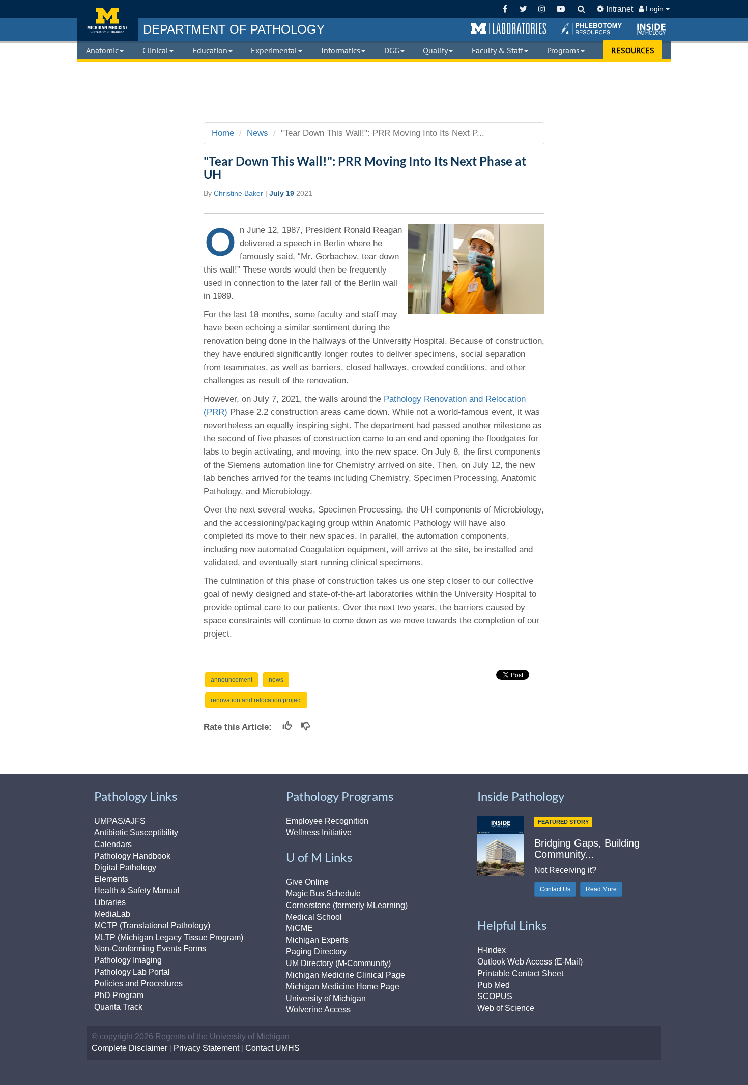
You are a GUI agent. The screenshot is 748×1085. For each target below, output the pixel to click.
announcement (231, 679)
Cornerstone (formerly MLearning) (347, 905)
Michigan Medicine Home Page (342, 986)
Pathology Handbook (132, 856)
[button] (508, 29)
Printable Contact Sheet (520, 973)
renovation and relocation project (256, 700)
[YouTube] (560, 9)
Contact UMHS (272, 1048)
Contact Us (555, 889)
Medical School (314, 917)
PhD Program (118, 995)
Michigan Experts (317, 940)
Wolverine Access (318, 1009)
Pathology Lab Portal (132, 972)
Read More (601, 889)
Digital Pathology (125, 867)
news (276, 679)
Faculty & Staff (497, 50)
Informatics (340, 50)
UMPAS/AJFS (120, 821)
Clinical (155, 50)
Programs (563, 50)
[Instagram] (542, 9)
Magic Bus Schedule (323, 893)
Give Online (307, 882)
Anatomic (102, 50)
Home (223, 133)
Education (209, 50)
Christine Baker (238, 193)
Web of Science (505, 1008)
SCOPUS (494, 996)
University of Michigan (326, 998)
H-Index (491, 950)
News (257, 133)
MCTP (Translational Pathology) (152, 925)
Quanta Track (118, 1007)
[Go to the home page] (107, 20)
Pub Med (493, 985)
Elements (111, 879)
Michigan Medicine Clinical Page (345, 975)
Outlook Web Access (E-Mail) (530, 961)
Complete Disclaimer (129, 1048)
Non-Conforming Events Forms (150, 948)
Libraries (110, 902)
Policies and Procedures (138, 983)
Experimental (274, 50)
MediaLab (112, 914)
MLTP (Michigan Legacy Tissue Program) (168, 937)
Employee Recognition (327, 821)
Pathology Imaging (128, 960)
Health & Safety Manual (137, 890)
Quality (435, 50)
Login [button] (655, 9)
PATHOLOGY (234, 29)
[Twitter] (523, 9)
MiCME (299, 928)
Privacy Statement (206, 1048)
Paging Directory (316, 951)
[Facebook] (505, 9)
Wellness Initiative (319, 832)
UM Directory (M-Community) (338, 963)
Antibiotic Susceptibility (136, 832)
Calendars (113, 844)
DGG (391, 50)
